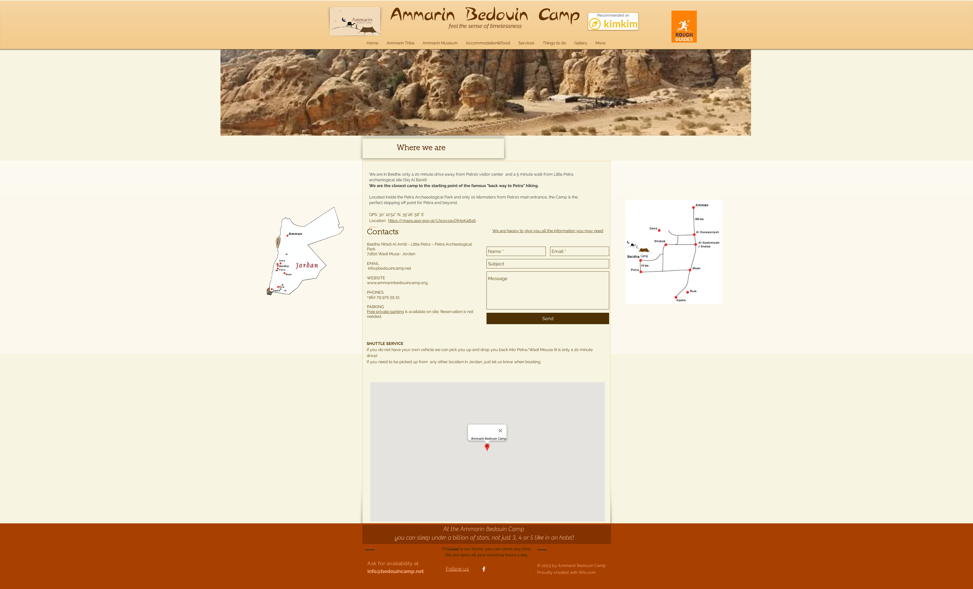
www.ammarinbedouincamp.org (397, 282)
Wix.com (587, 572)
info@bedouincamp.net (389, 268)
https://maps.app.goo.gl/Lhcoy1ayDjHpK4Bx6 (432, 220)
